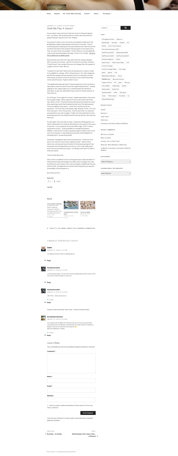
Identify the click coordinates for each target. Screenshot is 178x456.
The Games (106, 13)
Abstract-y (104, 113)
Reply (49, 260)
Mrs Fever (104, 134)
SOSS (115, 92)
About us (119, 39)
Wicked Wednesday (108, 99)
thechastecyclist (53, 268)
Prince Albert (106, 86)
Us (128, 96)
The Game (122, 96)
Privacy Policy (51, 451)
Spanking (81, 228)
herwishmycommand (55, 317)
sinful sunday (106, 89)
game (103, 72)
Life (116, 72)
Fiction (118, 59)
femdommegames (107, 59)
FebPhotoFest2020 (122, 56)
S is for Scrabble (85, 212)
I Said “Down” (105, 116)
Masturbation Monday (108, 76)
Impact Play (72, 228)
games (110, 72)
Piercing (127, 82)
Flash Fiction (106, 62)
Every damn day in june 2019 (110, 49)
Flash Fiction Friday (118, 62)
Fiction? (86, 13)
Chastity (57, 13)
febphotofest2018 (122, 52)
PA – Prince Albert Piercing (72, 13)
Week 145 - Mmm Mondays (109, 145)
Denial (104, 46)
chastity (122, 42)
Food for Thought (107, 66)
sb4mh (124, 86)
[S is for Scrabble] (87, 205)
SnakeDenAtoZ (106, 92)
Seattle (103, 109)
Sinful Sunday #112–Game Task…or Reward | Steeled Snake (71, 309)
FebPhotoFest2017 (108, 52)
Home (49, 13)
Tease (104, 96)
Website (50, 396)
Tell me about (112, 96)
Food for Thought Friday (109, 69)
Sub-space (123, 92)
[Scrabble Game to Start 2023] (71, 205)
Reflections (104, 120)
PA (115, 82)
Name (49, 376)
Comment (51, 351)
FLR (59, 228)
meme (120, 76)
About (96, 13)
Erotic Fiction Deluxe (114, 46)
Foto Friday (122, 69)
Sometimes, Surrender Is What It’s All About (114, 123)
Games (63, 228)
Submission (90, 228)
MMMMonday (106, 79)
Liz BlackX (104, 148)
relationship (116, 86)
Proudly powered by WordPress (66, 451)
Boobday (114, 42)
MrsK (102, 138)
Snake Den (115, 89)
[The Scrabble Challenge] (55, 209)
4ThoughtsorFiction (108, 39)
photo (120, 82)
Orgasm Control (107, 82)
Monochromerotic (118, 79)
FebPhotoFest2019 (108, 56)
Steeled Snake (69, 25)
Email (49, 386)
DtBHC (49, 248)
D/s (128, 42)
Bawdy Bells (105, 42)
